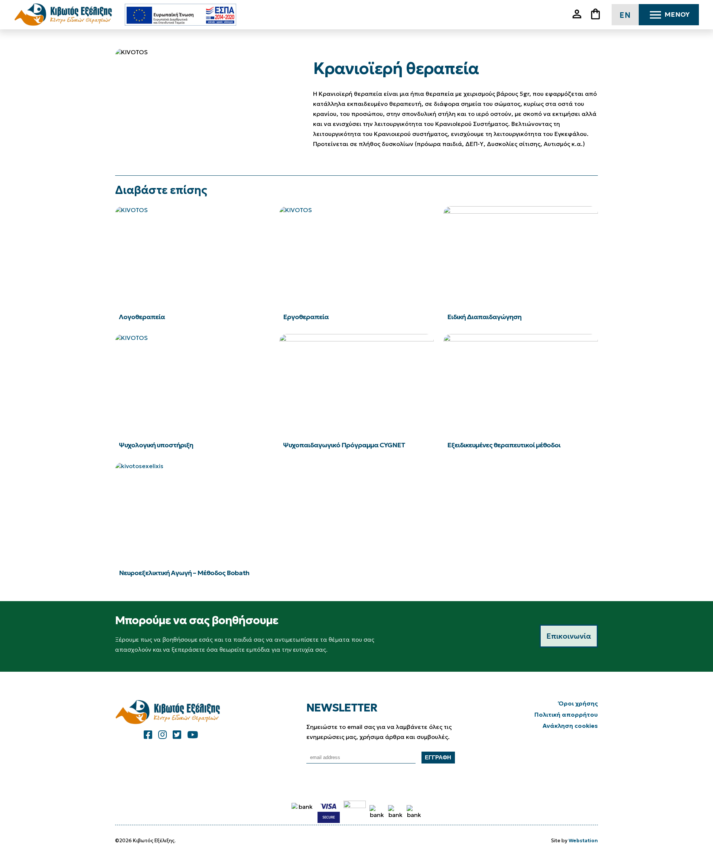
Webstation (583, 840)
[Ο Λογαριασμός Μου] (579, 18)
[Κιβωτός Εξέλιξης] (66, 14)
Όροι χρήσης (578, 703)
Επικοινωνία (568, 636)
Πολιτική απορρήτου (566, 714)
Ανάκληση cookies (570, 725)
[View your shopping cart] (598, 14)
